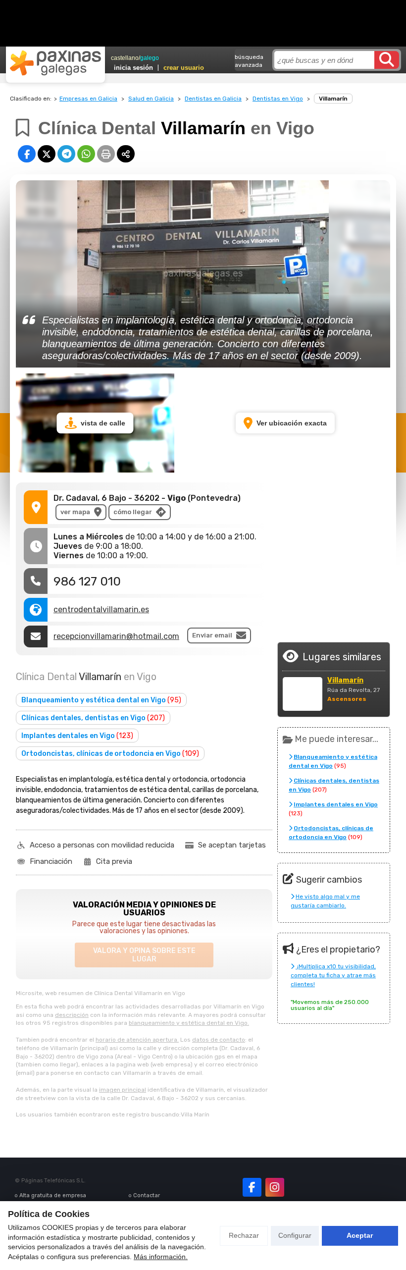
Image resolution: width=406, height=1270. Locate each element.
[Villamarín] (302, 694)
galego (149, 57)
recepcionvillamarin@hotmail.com (116, 636)
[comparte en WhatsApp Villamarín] (86, 153)
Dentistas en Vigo (278, 98)
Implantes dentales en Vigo (77, 736)
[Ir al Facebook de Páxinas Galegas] (252, 1187)
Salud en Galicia (151, 98)
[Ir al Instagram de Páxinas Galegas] (274, 1187)
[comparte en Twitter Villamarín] (46, 153)
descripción (72, 1014)
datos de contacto (218, 1039)
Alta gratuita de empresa (52, 1195)
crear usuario (183, 67)
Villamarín (345, 680)
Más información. (161, 1257)
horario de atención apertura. (137, 1039)
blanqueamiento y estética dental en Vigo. (189, 1022)
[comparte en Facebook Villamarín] (27, 153)
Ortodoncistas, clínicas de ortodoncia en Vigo (110, 753)
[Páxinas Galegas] (55, 63)
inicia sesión (133, 67)
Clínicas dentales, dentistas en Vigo (93, 718)
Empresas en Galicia (88, 98)
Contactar (146, 1195)
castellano (125, 57)
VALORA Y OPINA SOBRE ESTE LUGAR (144, 955)
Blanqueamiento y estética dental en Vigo (101, 700)
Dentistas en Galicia (213, 98)
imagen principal (122, 1089)
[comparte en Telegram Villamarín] (66, 153)
